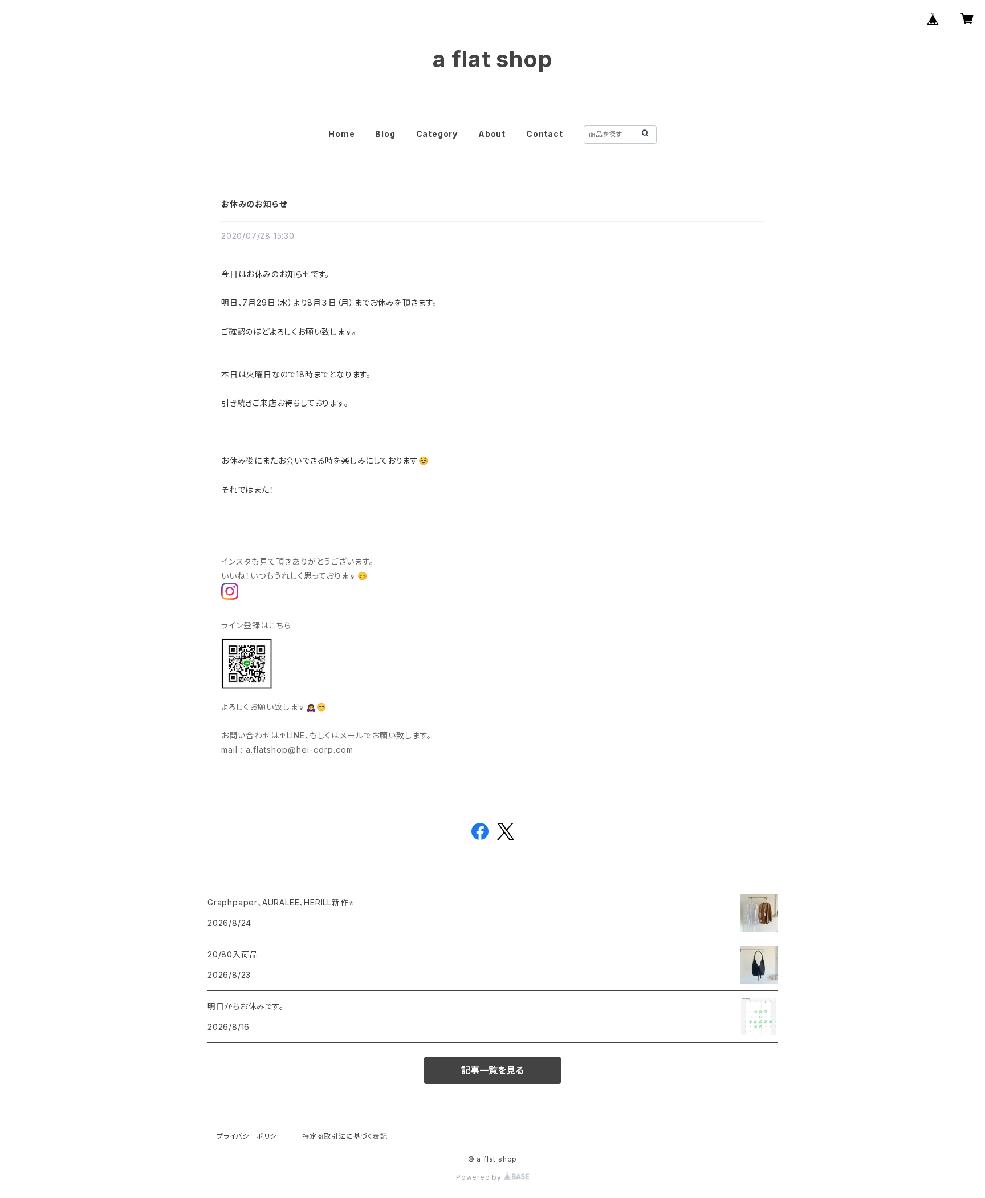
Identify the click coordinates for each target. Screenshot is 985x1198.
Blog (385, 134)
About (492, 134)
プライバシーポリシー (250, 1136)
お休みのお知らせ (254, 204)
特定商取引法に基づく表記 (345, 1136)
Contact (544, 134)
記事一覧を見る (492, 1070)
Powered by (480, 1177)
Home (341, 134)
